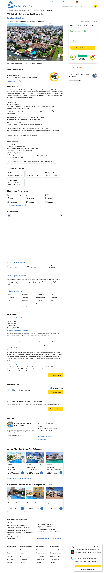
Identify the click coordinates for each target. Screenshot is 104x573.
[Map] (35, 236)
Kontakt (38, 562)
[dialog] (88, 557)
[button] (88, 569)
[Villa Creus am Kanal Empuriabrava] (35, 493)
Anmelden (58, 2)
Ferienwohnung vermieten (89, 2)
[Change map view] (9, 216)
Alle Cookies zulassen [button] (88, 566)
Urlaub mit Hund (50, 524)
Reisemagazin (40, 556)
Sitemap (9, 562)
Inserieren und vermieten (57, 550)
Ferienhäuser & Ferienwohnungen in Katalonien (20, 530)
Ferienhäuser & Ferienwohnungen (14, 10)
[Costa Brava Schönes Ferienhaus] (16, 493)
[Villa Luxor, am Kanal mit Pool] (54, 493)
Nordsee (9, 550)
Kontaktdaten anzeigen (75, 80)
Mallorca (9, 556)
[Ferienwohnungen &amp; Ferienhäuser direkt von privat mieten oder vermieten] (20, 6)
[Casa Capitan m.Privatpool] (16, 457)
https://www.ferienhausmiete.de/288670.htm (48, 538)
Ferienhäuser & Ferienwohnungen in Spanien (19, 527)
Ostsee (9, 553)
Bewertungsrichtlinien (53, 404)
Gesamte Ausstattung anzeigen (15, 205)
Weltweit (10, 559)
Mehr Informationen (12, 81)
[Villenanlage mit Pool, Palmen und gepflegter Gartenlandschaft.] (35, 42)
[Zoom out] (61, 218)
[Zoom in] (61, 215)
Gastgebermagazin (55, 553)
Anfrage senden (56, 375)
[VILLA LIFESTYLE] (54, 457)
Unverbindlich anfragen (83, 48)
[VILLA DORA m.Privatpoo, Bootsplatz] (35, 457)
